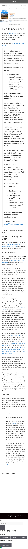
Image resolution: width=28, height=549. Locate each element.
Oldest (23, 537)
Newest (14, 537)
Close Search (6, 545)
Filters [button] (4, 535)
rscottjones (6, 6)
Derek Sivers (13, 33)
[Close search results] (2, 527)
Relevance (5, 537)
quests (14, 423)
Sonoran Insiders (16, 335)
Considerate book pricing (13, 224)
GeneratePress (14, 517)
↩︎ (7, 465)
